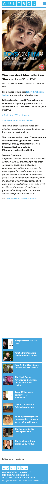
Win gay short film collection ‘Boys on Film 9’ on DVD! (22, 344)
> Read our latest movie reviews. (18, 120)
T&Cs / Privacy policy (12, 477)
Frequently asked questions (15, 475)
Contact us (25, 472)
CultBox (29, 83)
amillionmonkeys (37, 480)
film (34, 198)
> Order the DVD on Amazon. (16, 115)
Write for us (30, 477)
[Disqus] (24, 237)
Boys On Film (13, 198)
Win (4, 86)
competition (26, 198)
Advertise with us (10, 472)
